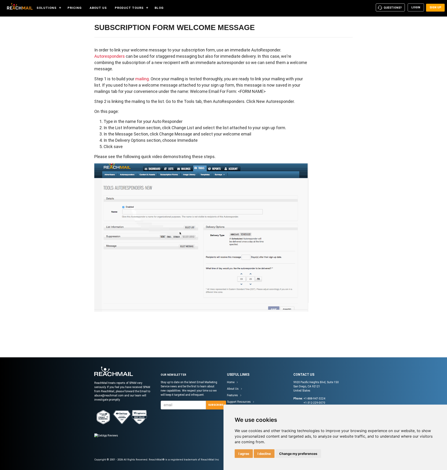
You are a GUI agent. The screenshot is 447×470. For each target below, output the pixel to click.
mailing (142, 78)
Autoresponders (109, 56)
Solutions (47, 8)
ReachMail (19, 6)
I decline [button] (264, 454)
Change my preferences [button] (298, 454)
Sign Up (435, 7)
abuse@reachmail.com (109, 395)
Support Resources (239, 401)
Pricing (75, 8)
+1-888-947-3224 (314, 398)
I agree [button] (243, 454)
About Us (98, 8)
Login (415, 7)
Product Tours (129, 8)
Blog (159, 8)
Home (230, 382)
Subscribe (215, 404)
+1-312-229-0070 (314, 402)
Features (232, 395)
